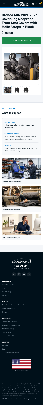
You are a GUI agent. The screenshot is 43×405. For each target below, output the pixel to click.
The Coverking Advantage (10, 352)
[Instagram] (19, 274)
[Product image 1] (8, 89)
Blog (3, 349)
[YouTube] (24, 274)
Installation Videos (8, 284)
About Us (5, 345)
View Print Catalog (8, 329)
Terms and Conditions (9, 336)
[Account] (37, 4)
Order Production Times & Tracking (13, 305)
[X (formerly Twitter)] (29, 274)
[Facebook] (14, 274)
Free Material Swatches (9, 321)
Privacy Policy (6, 332)
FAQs (3, 288)
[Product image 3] (26, 89)
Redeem (4, 312)
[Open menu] (4, 4)
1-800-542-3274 (21, 266)
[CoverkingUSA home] (21, 4)
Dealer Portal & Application (11, 325)
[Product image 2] (17, 89)
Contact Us (5, 295)
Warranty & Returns (8, 308)
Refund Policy (6, 292)
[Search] (33, 4)
